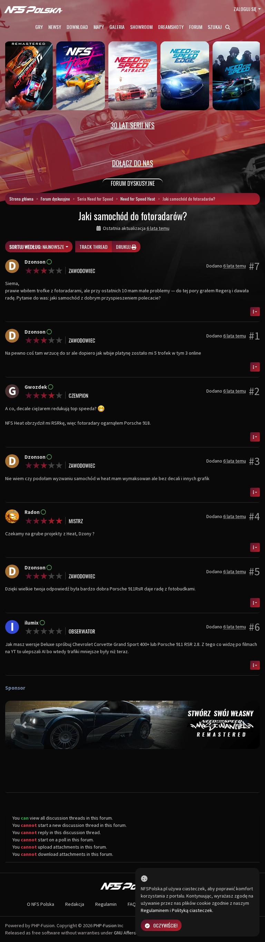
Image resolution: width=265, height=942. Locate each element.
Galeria (117, 26)
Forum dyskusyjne (55, 198)
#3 (254, 461)
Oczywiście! (165, 925)
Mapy (99, 26)
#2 (254, 391)
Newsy (54, 26)
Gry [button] (39, 26)
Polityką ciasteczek (192, 910)
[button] (24, 725)
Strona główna (21, 198)
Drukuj (123, 246)
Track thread (93, 246)
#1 (254, 336)
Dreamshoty (171, 26)
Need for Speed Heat (137, 198)
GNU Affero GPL (129, 933)
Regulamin (106, 904)
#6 (254, 627)
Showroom (141, 26)
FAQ (132, 904)
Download (77, 26)
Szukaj (215, 26)
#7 (254, 266)
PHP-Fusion (105, 925)
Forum (195, 26)
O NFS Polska (40, 904)
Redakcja (74, 904)
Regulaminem (155, 910)
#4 (254, 516)
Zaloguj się (245, 8)
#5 (254, 571)
